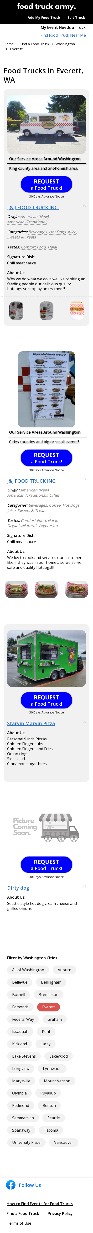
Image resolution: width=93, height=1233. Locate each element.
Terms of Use (19, 1223)
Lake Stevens (24, 1056)
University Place (26, 1142)
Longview (20, 1068)
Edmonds (20, 1007)
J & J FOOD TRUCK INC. (33, 207)
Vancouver (63, 1142)
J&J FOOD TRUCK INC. (32, 481)
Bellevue (19, 982)
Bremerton (48, 994)
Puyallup (48, 1093)
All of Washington (28, 969)
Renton (49, 1105)
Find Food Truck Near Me (63, 35)
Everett (48, 1007)
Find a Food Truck (23, 1213)
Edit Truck (76, 17)
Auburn (64, 969)
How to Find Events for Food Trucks (40, 1203)
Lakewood (58, 1056)
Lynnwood (52, 1068)
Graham (54, 1019)
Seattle (53, 1117)
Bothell (18, 994)
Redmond (20, 1105)
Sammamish (23, 1117)
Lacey (46, 1043)
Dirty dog (18, 888)
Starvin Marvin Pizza (31, 723)
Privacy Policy (60, 1213)
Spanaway (21, 1130)
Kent (46, 1031)
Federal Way (23, 1019)
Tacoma (51, 1130)
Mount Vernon (57, 1081)
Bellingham (51, 982)
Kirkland (19, 1043)
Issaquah (20, 1031)
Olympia (19, 1093)
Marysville (21, 1081)
